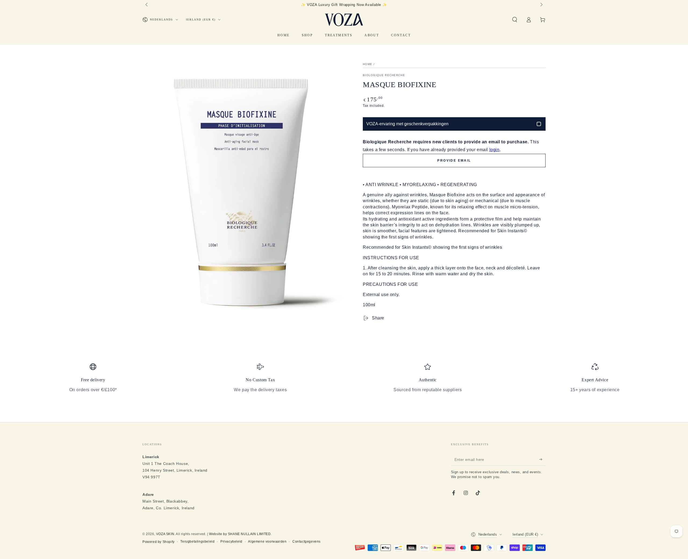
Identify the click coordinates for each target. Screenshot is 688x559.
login (494, 149)
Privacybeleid (231, 541)
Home (367, 64)
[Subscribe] (542, 459)
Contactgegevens (306, 541)
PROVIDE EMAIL (454, 160)
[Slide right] (541, 5)
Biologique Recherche (384, 75)
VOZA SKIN (165, 534)
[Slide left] (147, 5)
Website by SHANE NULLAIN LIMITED (240, 534)
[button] (515, 20)
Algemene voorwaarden (267, 541)
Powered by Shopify (158, 542)
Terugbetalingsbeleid (197, 541)
